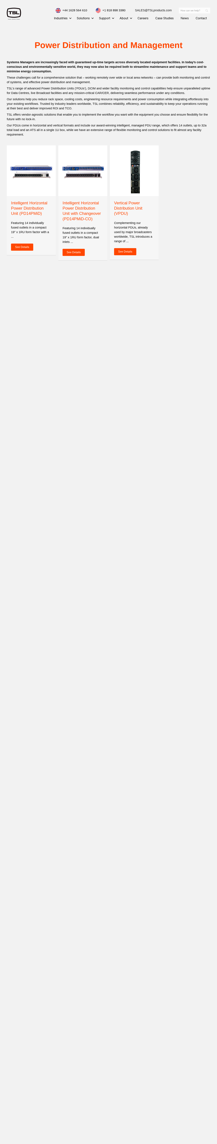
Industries (60, 18)
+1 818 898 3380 (113, 10)
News (185, 18)
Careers (142, 18)
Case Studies (164, 18)
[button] (70, 18)
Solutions (83, 18)
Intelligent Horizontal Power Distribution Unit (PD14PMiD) (29, 208)
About (124, 18)
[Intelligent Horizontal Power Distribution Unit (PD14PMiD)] (31, 170)
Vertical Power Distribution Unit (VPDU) (128, 208)
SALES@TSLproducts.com (153, 10)
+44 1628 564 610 (74, 10)
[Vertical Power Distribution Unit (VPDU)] (134, 170)
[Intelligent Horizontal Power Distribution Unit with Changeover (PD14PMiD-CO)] (82, 170)
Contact (201, 18)
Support (104, 18)
